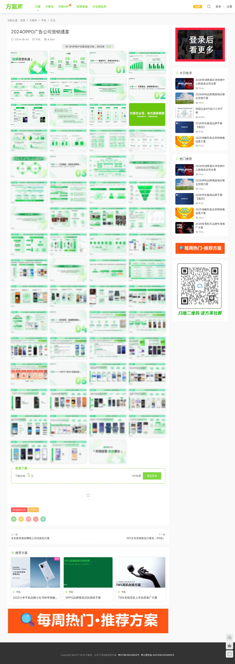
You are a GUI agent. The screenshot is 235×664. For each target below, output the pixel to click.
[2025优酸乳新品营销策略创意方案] (184, 141)
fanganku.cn (19, 509)
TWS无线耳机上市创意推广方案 (137, 597)
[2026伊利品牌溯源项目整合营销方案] (184, 98)
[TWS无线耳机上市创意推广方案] (140, 572)
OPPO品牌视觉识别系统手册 (83, 597)
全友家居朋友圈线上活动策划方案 (30, 538)
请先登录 (152, 475)
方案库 (15, 6)
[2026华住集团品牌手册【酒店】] (184, 127)
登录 (108, 46)
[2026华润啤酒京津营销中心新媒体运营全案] (184, 84)
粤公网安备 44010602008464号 (157, 655)
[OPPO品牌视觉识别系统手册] (88, 572)
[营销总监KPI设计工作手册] (184, 113)
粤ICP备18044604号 (129, 655)
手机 (38, 39)
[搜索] (209, 6)
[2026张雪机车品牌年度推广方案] (184, 228)
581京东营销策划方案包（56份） (145, 538)
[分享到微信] (14, 519)
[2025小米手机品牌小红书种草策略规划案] (35, 572)
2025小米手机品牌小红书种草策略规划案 (35, 598)
